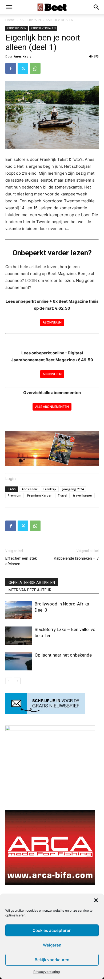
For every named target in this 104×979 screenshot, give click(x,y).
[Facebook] (10, 68)
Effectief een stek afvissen (21, 561)
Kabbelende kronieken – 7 (76, 558)
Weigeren (52, 945)
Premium (14, 495)
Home (10, 20)
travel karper (82, 495)
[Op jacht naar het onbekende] (18, 661)
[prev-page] (8, 681)
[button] (96, 900)
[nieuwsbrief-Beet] (45, 712)
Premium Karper (39, 495)
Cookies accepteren (52, 930)
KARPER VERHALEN (59, 20)
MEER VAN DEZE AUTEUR (30, 590)
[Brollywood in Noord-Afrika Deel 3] (18, 610)
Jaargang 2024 (72, 489)
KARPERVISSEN (30, 20)
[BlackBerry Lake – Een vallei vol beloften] (18, 635)
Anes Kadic (22, 56)
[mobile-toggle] (9, 7)
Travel (62, 495)
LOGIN (31, 280)
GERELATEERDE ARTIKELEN (32, 582)
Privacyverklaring (46, 972)
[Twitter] (23, 68)
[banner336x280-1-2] (50, 883)
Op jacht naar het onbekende (63, 655)
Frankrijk (49, 489)
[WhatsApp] (35, 68)
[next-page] (17, 681)
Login (10, 478)
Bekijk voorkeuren (52, 959)
